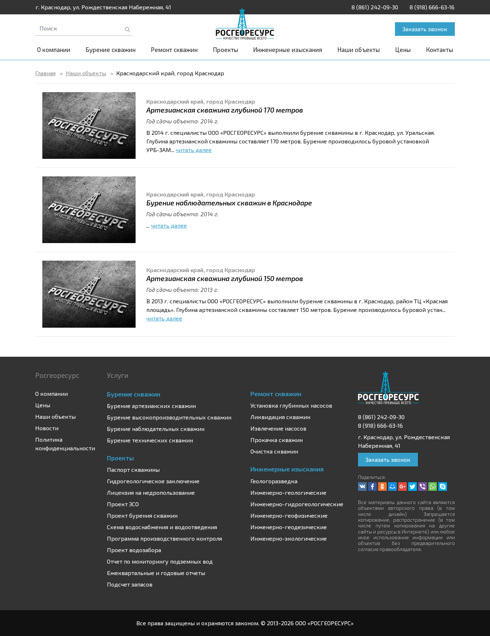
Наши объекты (359, 49)
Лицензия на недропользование (151, 492)
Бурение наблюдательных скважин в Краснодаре (229, 203)
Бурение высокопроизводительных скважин (169, 417)
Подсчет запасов (129, 584)
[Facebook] (372, 486)
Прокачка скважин (276, 439)
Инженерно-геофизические (289, 515)
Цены (403, 49)
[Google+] (402, 486)
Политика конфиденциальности (65, 443)
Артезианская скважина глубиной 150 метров (224, 278)
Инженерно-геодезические (288, 526)
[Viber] (422, 486)
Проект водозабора (134, 549)
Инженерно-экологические (288, 538)
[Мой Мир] (392, 486)
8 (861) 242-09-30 (375, 7)
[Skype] (442, 486)
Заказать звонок (424, 28)
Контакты (439, 49)
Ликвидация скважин (280, 416)
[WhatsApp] (432, 486)
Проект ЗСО (123, 503)
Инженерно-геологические (288, 492)
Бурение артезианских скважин (151, 405)
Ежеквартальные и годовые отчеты (156, 572)
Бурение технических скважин (150, 440)
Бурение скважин (111, 49)
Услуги (117, 375)
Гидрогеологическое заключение (153, 481)
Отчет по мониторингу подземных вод (160, 561)
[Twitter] (412, 486)
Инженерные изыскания (287, 49)
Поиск (127, 29)
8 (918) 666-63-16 (432, 7)
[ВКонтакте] (362, 486)
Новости (46, 427)
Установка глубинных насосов (291, 405)
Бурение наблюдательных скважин (155, 428)
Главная (45, 73)
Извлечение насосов (278, 428)
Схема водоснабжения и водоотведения (162, 526)
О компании (53, 49)
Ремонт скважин (174, 49)
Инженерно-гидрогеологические (296, 503)
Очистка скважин (274, 451)
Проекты (225, 49)
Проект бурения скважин (142, 515)
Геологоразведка (273, 481)
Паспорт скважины (133, 469)
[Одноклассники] (382, 486)
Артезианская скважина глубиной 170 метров (224, 110)
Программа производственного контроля (164, 538)
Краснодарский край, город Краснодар (200, 101)
